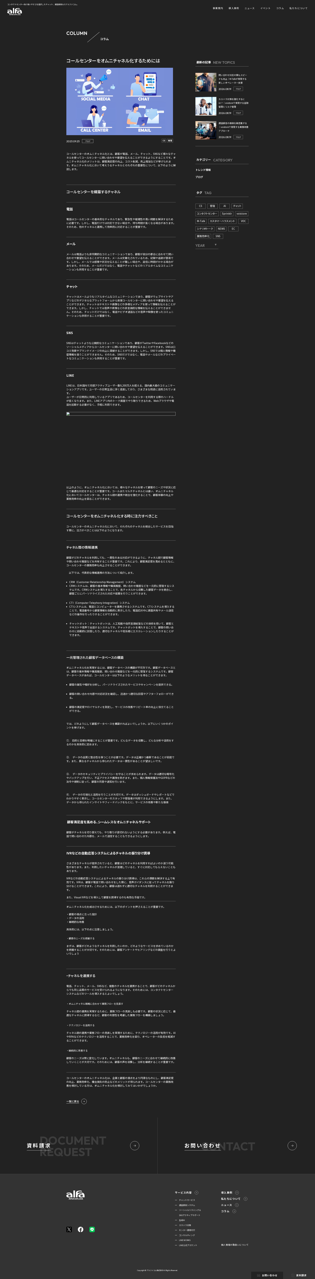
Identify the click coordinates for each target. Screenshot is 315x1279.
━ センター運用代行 (185, 1230)
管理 (170, 140)
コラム (280, 8)
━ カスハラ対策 (183, 1225)
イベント (265, 8)
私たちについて (298, 8)
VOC (243, 221)
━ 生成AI (180, 1220)
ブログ (87, 141)
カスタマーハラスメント (222, 221)
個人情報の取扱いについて (235, 1244)
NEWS (221, 228)
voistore (242, 213)
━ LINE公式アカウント (186, 1245)
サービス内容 (183, 1192)
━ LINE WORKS (182, 1240)
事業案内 (218, 8)
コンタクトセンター (207, 213)
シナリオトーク (205, 228)
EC (233, 228)
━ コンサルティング (185, 1235)
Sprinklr (227, 213)
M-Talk (201, 221)
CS (164, 140)
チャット (237, 206)
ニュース (250, 8)
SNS (218, 236)
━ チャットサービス (185, 1199)
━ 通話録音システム (185, 1205)
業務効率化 (203, 236)
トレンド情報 (203, 170)
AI (224, 206)
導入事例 (234, 8)
